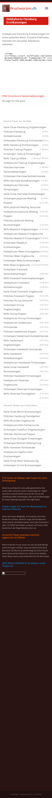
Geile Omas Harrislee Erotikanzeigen (26, 194)
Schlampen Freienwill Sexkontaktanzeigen (26, 271)
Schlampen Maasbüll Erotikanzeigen (26, 245)
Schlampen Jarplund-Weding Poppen (26, 200)
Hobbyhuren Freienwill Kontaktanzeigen (26, 285)
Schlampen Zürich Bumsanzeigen (22, 465)
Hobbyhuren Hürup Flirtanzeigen (26, 319)
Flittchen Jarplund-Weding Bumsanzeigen (26, 222)
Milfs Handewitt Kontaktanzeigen (26, 356)
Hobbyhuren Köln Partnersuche (21, 425)
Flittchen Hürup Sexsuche (26, 301)
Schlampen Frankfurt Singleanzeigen (24, 429)
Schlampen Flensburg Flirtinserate (26, 140)
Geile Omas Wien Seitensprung (21, 460)
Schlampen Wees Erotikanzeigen (26, 261)
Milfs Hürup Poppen (26, 313)
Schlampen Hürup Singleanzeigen (26, 307)
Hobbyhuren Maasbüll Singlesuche (26, 234)
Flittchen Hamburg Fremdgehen (22, 416)
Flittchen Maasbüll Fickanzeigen (26, 239)
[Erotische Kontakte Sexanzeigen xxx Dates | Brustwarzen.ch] (19, 8)
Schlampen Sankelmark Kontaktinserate (26, 336)
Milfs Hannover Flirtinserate (19, 447)
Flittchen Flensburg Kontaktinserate (26, 134)
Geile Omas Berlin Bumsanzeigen (22, 411)
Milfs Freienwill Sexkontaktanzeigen (26, 279)
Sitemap (38, 794)
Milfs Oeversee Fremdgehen (26, 394)
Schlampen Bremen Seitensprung (22, 443)
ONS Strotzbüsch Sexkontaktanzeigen (23, 96)
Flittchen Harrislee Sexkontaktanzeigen (26, 169)
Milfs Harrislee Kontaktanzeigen (26, 181)
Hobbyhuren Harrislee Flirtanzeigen (26, 187)
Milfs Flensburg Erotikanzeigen (26, 145)
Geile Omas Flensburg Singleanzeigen (26, 127)
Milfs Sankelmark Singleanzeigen (26, 342)
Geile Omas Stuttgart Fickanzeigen (23, 438)
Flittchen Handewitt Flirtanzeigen (26, 376)
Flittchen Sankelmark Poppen (26, 331)
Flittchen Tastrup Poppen (26, 149)
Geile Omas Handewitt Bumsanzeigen (26, 369)
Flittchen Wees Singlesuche (26, 256)
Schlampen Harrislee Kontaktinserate (26, 176)
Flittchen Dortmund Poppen (19, 434)
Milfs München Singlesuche (19, 420)
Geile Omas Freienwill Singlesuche (26, 292)
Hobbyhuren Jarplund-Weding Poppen (26, 214)
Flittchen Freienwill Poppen (26, 296)
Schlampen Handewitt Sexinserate (26, 350)
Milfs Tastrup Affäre (22, 158)
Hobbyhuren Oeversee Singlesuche (26, 382)
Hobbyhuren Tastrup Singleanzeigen (26, 163)
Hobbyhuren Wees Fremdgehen (26, 251)
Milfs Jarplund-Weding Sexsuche (26, 207)
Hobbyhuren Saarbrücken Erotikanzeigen (18, 454)
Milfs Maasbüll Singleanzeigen (26, 229)
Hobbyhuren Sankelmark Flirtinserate (26, 325)
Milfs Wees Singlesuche (22, 265)
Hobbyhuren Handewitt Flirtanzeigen (26, 363)
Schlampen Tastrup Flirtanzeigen (26, 154)
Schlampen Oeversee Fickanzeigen (26, 389)
